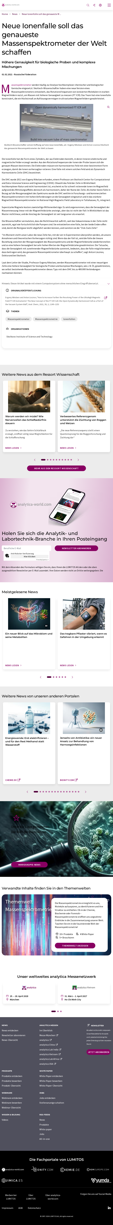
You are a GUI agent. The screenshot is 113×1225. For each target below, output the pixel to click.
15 (78, 791)
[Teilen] (94, 5)
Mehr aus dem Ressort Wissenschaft (56, 468)
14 (75, 791)
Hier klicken (29, 556)
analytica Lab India (49, 1049)
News (42, 1119)
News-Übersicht (10, 1039)
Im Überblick (45, 1030)
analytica (44, 1039)
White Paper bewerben (50, 1080)
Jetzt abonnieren (98, 1052)
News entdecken (10, 1030)
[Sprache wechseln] (100, 5)
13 (72, 791)
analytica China (47, 1044)
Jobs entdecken (47, 1097)
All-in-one (44, 1138)
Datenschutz (34, 1207)
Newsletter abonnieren (76, 548)
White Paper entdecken (51, 1076)
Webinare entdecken (12, 1097)
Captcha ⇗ (42, 560)
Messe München (47, 1035)
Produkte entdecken (12, 1076)
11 (67, 791)
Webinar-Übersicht (11, 1107)
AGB (20, 1207)
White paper (45, 1129)
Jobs (41, 1134)
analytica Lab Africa (49, 1058)
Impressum (7, 1207)
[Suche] (88, 5)
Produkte (44, 1124)
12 (69, 791)
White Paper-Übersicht (51, 1085)
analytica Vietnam (48, 1054)
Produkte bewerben (12, 1080)
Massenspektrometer (21, 84)
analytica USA (46, 1063)
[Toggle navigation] (109, 5)
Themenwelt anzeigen (75, 945)
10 (71, 459)
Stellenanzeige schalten (51, 1102)
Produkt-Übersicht (11, 1085)
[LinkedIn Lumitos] (109, 1207)
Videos (5, 1119)
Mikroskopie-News (29, 864)
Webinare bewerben (12, 1102)
